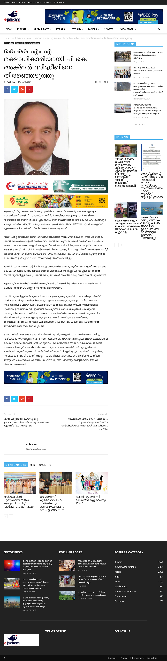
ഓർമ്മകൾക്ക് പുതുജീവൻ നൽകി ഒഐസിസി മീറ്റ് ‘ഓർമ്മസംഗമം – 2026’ (19, 501)
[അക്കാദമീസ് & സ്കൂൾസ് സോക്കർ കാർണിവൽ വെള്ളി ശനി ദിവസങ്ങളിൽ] (67, 565)
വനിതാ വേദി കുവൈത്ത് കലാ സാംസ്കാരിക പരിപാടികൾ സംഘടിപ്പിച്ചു (92, 579)
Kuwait (21, 29)
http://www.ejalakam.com (36, 449)
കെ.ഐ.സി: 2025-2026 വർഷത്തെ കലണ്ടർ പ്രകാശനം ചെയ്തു (148, 70)
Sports (108, 29)
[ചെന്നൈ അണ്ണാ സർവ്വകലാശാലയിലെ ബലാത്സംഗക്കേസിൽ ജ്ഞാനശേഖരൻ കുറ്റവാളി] (125, 210)
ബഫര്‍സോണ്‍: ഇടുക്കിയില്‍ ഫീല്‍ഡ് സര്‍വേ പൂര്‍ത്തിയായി (92, 594)
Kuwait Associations (31, 43)
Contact (47, 2)
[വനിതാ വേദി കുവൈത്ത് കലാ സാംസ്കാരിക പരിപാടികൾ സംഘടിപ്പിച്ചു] (67, 581)
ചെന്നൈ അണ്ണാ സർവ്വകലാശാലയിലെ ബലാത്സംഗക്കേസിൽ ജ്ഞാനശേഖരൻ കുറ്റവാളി (129, 226)
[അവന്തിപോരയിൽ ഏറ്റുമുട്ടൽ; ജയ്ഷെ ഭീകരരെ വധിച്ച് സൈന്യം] (122, 56)
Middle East (41, 29)
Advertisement (34, 2)
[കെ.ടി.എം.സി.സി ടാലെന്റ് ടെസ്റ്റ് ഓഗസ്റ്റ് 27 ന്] (92, 483)
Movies (92, 29)
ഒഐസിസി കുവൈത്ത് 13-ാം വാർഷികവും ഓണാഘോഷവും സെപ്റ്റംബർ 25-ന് (51, 503)
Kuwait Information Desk (14, 2)
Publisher (11, 82)
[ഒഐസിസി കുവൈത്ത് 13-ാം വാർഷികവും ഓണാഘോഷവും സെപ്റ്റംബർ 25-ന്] (55, 483)
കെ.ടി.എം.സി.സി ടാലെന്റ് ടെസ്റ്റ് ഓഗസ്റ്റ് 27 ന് (91, 500)
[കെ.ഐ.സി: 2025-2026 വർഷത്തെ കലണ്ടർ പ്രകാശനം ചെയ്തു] (122, 72)
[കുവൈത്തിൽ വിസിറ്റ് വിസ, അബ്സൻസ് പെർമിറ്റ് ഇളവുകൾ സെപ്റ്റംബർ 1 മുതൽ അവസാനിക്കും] (12, 602)
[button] (159, 29)
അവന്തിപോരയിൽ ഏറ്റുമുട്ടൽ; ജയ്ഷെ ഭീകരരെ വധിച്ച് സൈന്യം (148, 55)
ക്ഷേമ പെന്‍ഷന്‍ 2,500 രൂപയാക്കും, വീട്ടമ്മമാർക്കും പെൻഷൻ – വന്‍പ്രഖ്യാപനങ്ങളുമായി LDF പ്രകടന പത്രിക (84, 423)
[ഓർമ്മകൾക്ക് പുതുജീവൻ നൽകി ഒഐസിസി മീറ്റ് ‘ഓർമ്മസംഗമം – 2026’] (20, 483)
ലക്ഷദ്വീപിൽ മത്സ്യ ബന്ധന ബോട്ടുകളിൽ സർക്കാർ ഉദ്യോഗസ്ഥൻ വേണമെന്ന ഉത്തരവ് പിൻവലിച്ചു (150, 227)
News (9, 29)
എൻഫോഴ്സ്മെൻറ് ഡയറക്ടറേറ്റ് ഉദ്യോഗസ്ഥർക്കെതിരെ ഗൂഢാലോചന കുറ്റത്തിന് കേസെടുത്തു (26, 422)
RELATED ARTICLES (16, 465)
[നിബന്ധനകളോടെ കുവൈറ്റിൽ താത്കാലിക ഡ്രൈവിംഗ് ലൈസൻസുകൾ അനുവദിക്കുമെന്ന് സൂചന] (122, 108)
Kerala (60, 29)
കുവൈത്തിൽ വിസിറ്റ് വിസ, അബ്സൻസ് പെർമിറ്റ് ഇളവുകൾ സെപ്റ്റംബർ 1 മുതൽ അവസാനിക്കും (36, 602)
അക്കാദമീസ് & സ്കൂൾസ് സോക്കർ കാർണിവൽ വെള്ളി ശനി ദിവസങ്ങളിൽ (92, 564)
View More (127, 29)
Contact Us (152, 658)
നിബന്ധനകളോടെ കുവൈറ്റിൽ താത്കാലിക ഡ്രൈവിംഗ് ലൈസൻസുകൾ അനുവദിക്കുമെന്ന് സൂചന (147, 109)
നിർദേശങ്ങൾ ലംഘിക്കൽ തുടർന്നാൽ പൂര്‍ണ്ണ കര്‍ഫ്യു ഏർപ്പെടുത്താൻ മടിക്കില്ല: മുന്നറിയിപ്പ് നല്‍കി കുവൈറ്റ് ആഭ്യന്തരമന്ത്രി (125, 172)
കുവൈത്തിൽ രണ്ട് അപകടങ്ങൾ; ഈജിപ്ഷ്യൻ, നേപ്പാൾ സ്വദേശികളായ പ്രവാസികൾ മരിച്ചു (36, 584)
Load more (138, 124)
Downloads (59, 2)
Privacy (124, 658)
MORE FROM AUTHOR (41, 465)
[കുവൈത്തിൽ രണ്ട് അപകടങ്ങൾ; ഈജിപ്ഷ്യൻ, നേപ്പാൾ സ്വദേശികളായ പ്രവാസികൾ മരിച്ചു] (12, 583)
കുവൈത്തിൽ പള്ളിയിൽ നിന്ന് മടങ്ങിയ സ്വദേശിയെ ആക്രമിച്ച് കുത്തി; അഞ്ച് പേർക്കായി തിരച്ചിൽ (37, 565)
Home (6, 38)
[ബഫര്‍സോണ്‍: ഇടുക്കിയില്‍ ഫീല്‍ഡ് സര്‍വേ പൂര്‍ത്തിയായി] (67, 595)
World (76, 29)
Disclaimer (112, 658)
